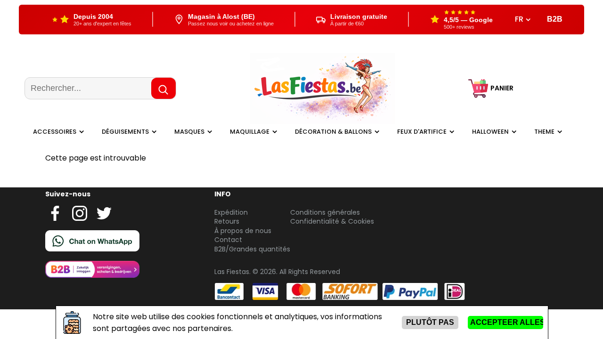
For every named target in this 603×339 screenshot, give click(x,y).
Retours (226, 221)
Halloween (490, 131)
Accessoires (54, 131)
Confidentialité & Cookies (332, 221)
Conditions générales (325, 212)
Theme (544, 131)
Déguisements (125, 131)
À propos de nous (242, 230)
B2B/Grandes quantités (252, 249)
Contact (228, 239)
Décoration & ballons (333, 131)
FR (520, 19)
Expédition (231, 212)
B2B (554, 19)
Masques (189, 131)
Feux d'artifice (422, 131)
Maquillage (249, 131)
